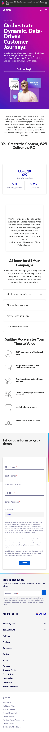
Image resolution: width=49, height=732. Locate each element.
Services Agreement (10, 709)
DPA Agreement (8, 716)
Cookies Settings (8, 723)
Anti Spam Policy (9, 706)
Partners (6, 666)
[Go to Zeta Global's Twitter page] (13, 614)
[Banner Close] (46, 3)
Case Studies (8, 678)
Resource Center (9, 670)
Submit (24, 563)
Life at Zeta (7, 682)
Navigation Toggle (45, 10)
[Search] (40, 10)
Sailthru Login (24, 69)
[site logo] (7, 10)
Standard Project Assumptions (13, 720)
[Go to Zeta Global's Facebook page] (8, 614)
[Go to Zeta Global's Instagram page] (17, 614)
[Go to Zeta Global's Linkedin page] (4, 614)
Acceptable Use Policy (10, 713)
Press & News (8, 674)
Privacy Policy (7, 702)
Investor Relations (10, 686)
